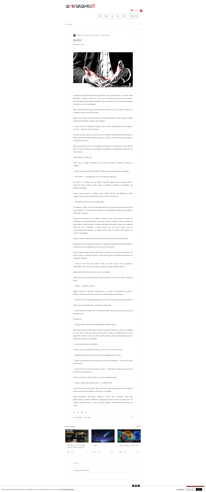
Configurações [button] (180, 489)
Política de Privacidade (68, 489)
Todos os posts (68, 24)
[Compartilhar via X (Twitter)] (78, 412)
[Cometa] (103, 435)
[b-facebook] (133, 486)
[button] (141, 10)
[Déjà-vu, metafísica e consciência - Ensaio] (129, 435)
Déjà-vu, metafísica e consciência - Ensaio (129, 445)
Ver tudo (138, 426)
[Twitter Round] (136, 486)
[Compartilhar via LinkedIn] (82, 412)
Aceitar (199, 489)
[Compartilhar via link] (86, 412)
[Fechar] (204, 489)
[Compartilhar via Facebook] (74, 412)
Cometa (95, 445)
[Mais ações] (132, 35)
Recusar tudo (190, 489)
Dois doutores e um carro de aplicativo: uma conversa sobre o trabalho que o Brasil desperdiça (76, 446)
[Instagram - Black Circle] (139, 486)
